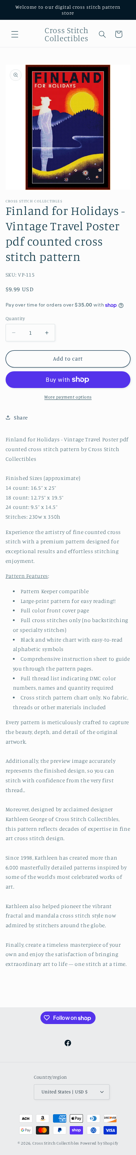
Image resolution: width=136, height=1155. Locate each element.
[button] (15, 34)
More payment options (68, 397)
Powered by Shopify (99, 1143)
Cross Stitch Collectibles (55, 1143)
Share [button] (21, 417)
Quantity (15, 318)
